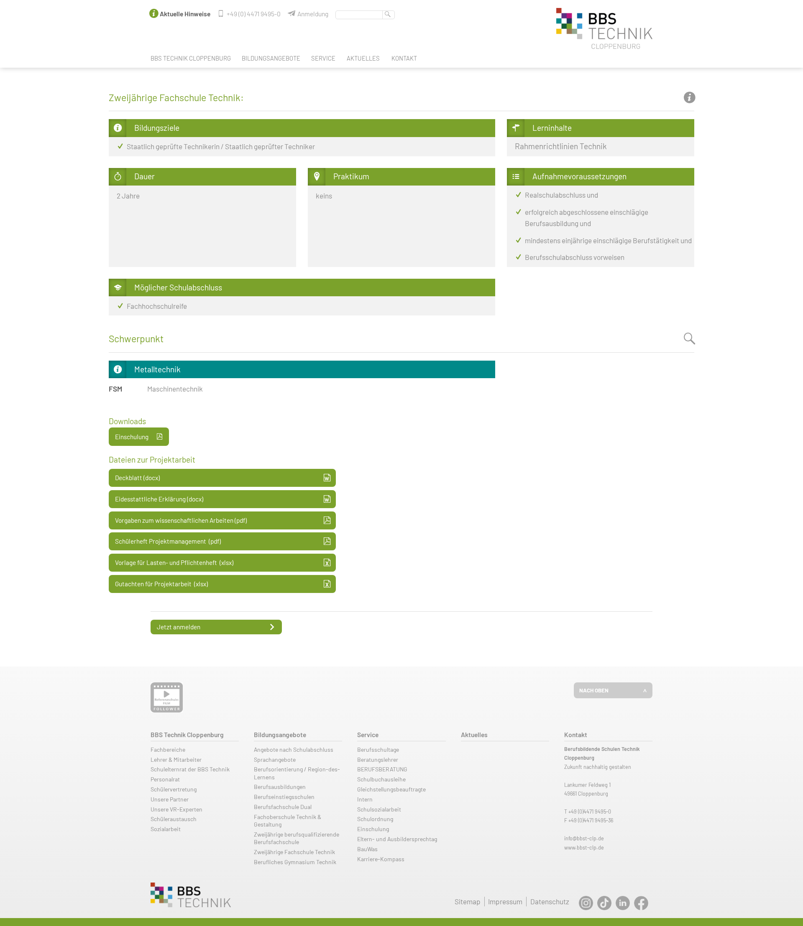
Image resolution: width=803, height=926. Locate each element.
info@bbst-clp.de (584, 838)
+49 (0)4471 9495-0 (589, 811)
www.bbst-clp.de (584, 847)
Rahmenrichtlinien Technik (561, 146)
